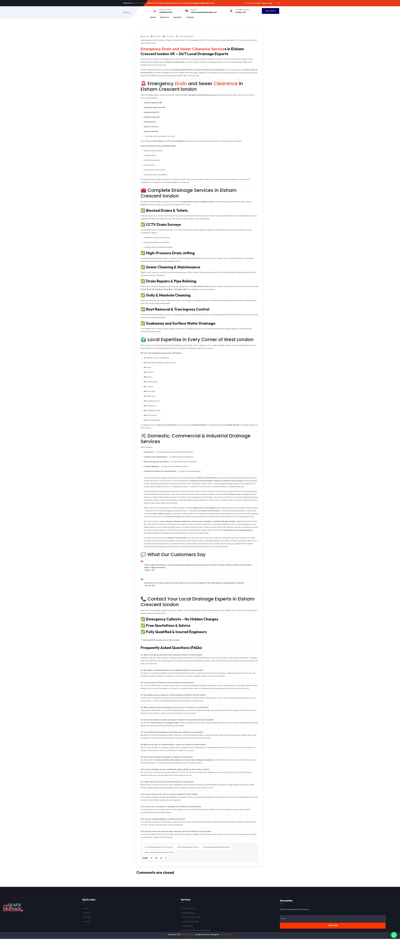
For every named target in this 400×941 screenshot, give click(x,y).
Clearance (226, 83)
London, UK (240, 12)
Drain (181, 83)
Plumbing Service (189, 908)
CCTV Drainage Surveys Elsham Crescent (159, 847)
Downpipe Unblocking (191, 922)
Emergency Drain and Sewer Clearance (197, 930)
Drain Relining (188, 926)
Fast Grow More (225, 934)
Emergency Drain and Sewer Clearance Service (183, 49)
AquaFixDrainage (188, 934)
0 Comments (169, 36)
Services (177, 17)
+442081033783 (165, 12)
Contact (190, 17)
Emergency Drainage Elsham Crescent (216, 847)
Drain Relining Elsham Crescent (188, 847)
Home (153, 17)
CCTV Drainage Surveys (186, 36)
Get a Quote (271, 11)
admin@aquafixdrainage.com (204, 12)
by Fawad (145, 36)
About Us (164, 17)
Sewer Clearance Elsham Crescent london (159, 852)
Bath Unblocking (189, 913)
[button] (394, 935)
